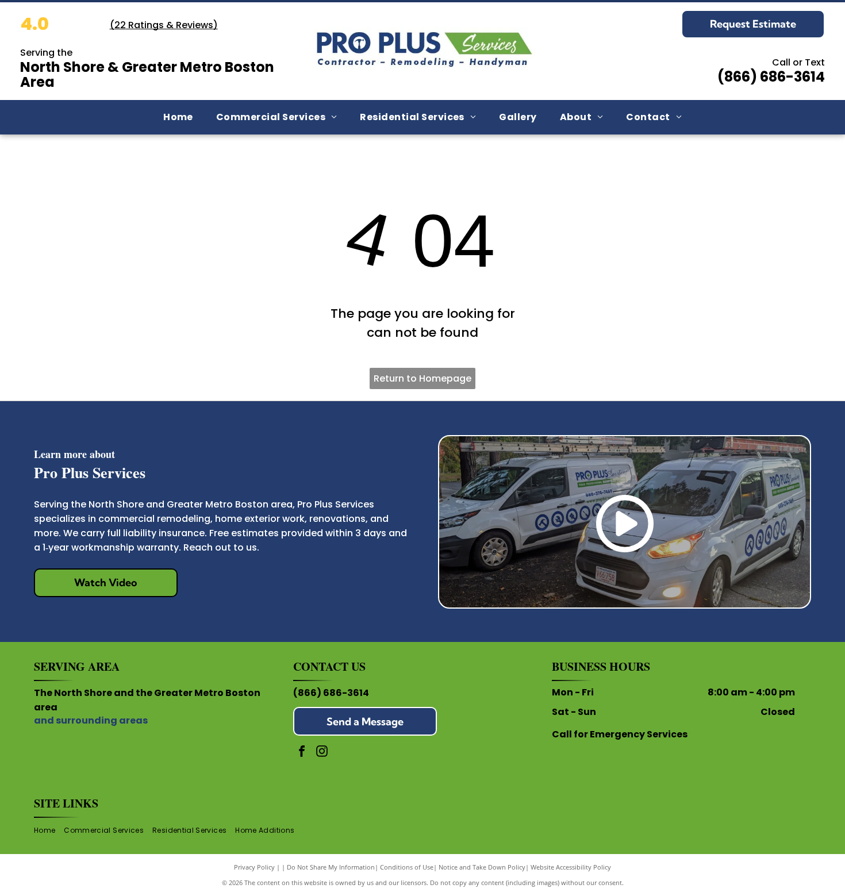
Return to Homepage (422, 378)
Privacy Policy (254, 867)
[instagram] (322, 753)
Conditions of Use (406, 867)
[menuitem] (178, 117)
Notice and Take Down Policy (482, 867)
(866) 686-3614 (331, 692)
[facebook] (301, 753)
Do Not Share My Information (331, 867)
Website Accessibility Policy (571, 867)
